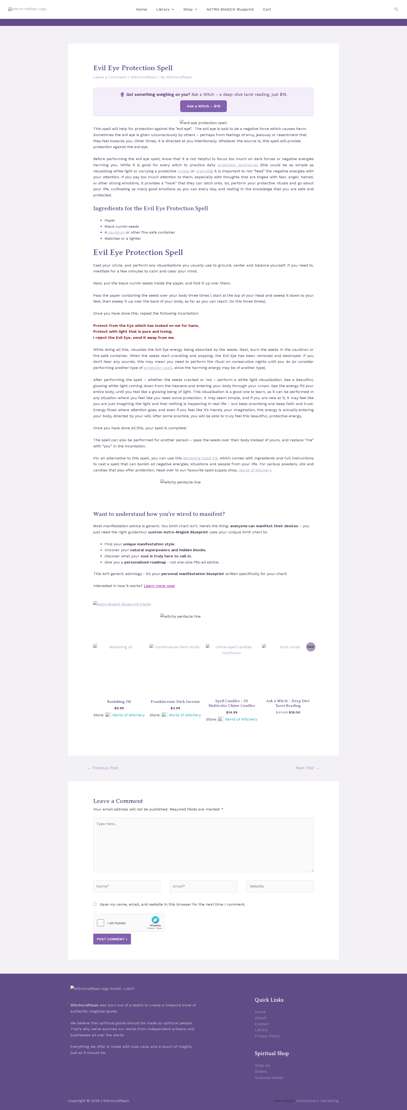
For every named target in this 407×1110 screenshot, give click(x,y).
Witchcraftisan (143, 77)
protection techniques (237, 165)
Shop (188, 9)
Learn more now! (159, 585)
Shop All (262, 1065)
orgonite (203, 171)
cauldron (116, 232)
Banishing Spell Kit (200, 458)
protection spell (158, 367)
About (260, 1018)
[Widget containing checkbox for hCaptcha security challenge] (128, 923)
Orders (261, 1071)
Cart (267, 9)
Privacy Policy (267, 1036)
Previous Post (102, 768)
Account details (269, 1077)
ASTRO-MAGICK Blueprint (230, 9)
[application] (171, 9)
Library (162, 9)
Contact (262, 1024)
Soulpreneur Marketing (317, 1100)
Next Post (308, 768)
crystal (184, 171)
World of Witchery (255, 470)
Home (141, 9)
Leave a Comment (109, 77)
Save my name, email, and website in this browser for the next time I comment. (172, 904)
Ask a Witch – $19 (203, 106)
